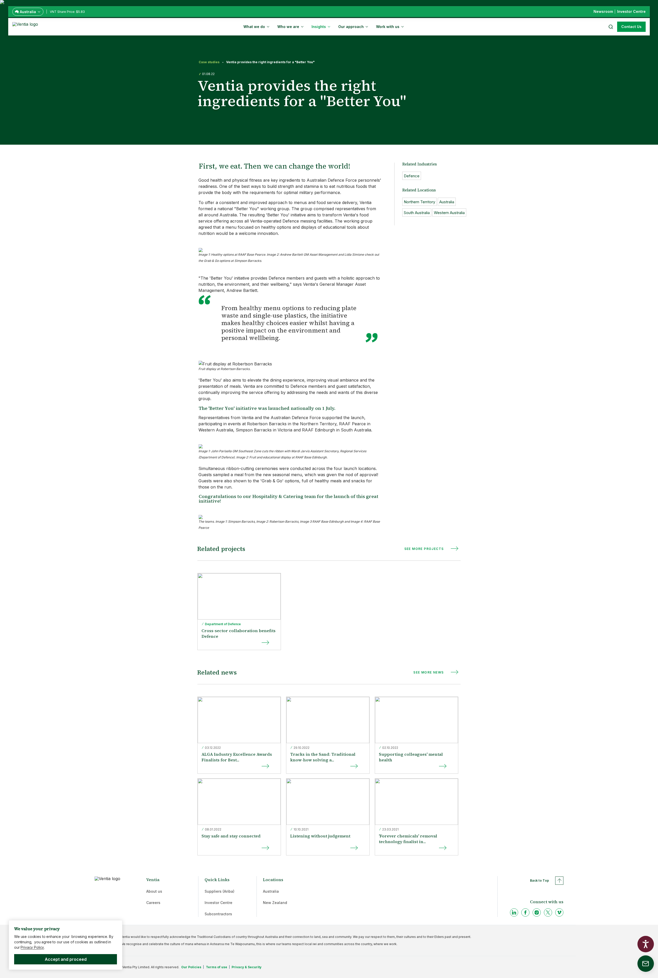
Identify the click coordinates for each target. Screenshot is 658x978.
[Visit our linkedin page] (514, 912)
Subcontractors (218, 914)
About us (154, 891)
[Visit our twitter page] (548, 912)
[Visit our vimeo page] (559, 912)
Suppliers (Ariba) (219, 891)
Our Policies (191, 967)
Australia (271, 891)
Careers (153, 902)
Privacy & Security (246, 967)
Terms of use (216, 967)
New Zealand (275, 902)
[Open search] (610, 27)
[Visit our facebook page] (525, 912)
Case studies (209, 62)
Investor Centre (218, 902)
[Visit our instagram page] (537, 912)
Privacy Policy (32, 947)
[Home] (26, 26)
